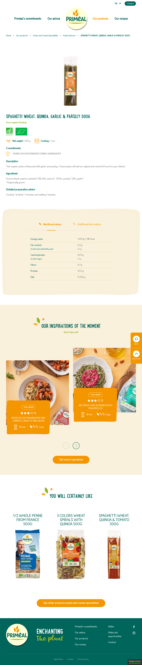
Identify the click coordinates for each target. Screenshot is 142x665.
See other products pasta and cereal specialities (71, 603)
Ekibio (111, 626)
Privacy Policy (83, 659)
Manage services (135, 661)
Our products (81, 638)
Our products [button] (100, 18)
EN (116, 4)
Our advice (54, 18)
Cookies (70, 659)
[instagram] (134, 633)
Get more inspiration (71, 459)
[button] (65, 445)
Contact (130, 4)
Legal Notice (58, 659)
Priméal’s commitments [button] (27, 18)
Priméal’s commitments (86, 626)
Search (136, 344)
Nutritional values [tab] (52, 224)
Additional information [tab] (89, 224)
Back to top (136, 359)
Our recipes (121, 18)
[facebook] (134, 627)
